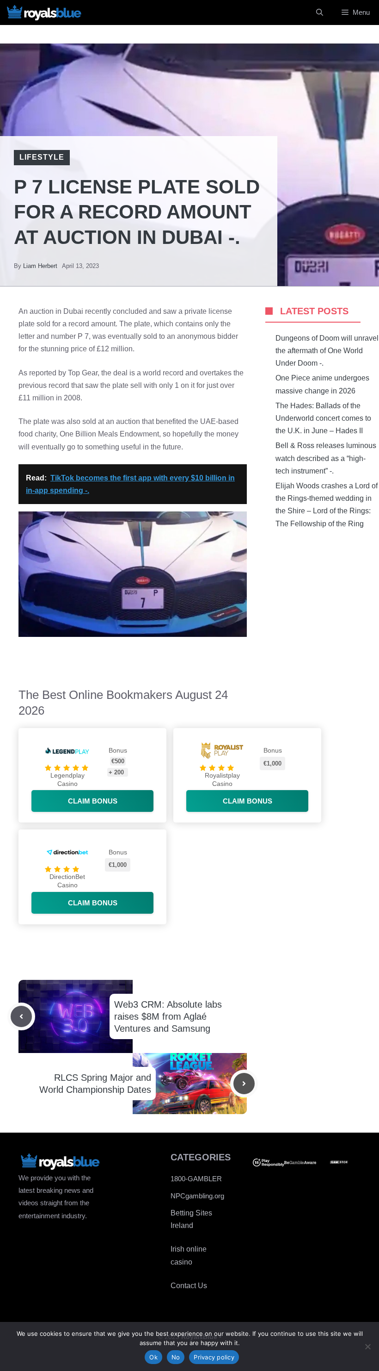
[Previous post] (21, 1016)
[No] (367, 1346)
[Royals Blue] (44, 12)
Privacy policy (214, 1357)
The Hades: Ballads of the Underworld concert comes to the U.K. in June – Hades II (323, 418)
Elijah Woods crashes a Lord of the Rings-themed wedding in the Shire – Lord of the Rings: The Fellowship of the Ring (326, 505)
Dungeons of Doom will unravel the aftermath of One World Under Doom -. (327, 350)
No (175, 1357)
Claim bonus (92, 801)
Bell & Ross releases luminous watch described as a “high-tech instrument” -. (325, 458)
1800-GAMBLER (196, 1179)
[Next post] (244, 1083)
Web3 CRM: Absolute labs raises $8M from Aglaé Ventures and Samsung (168, 1016)
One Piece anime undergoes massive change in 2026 (322, 384)
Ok (153, 1357)
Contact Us (189, 1286)
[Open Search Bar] (319, 12)
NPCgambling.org (197, 1196)
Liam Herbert (40, 265)
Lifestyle (41, 157)
